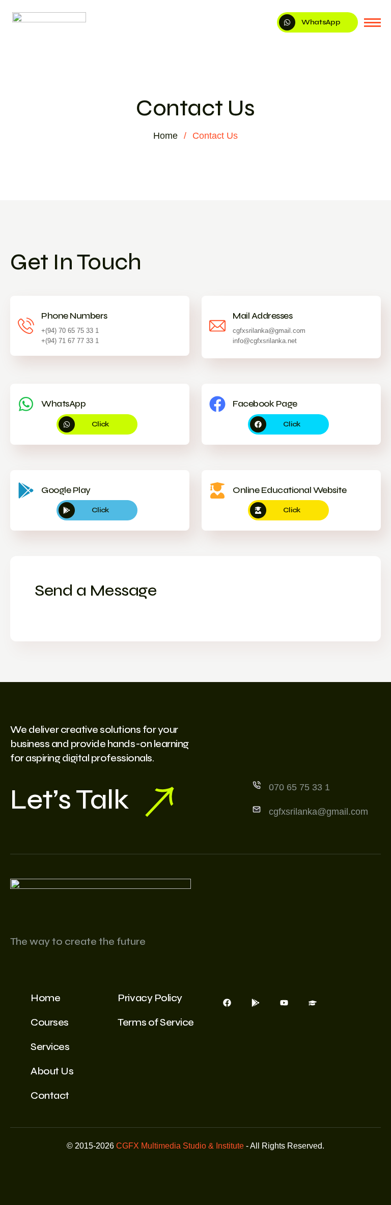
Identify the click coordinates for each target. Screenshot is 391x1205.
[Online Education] (312, 1002)
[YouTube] (284, 1002)
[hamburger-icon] (372, 22)
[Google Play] (255, 1002)
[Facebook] (227, 1002)
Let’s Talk (69, 799)
